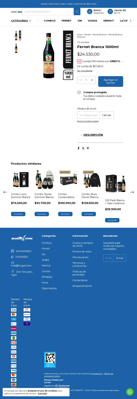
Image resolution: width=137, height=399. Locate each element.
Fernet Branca (99, 34)
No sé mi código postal (88, 121)
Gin (80, 20)
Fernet (67, 20)
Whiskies (47, 276)
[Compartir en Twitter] (83, 148)
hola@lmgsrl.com (21, 265)
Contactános (80, 280)
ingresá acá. (97, 373)
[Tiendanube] (57, 387)
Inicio (79, 34)
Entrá (97, 10)
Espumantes (49, 288)
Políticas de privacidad (79, 273)
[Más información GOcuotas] (122, 61)
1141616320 (21, 256)
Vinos (45, 282)
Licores (125, 20)
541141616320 (23, 251)
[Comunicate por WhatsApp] (130, 392)
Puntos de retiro (82, 251)
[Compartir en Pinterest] (88, 148)
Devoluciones (80, 257)
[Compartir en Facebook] (79, 148)
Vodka (92, 20)
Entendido (42, 393)
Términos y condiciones (79, 264)
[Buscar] (77, 11)
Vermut (108, 20)
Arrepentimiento (82, 285)
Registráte (99, 13)
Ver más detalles (84, 70)
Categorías (19, 20)
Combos (50, 20)
